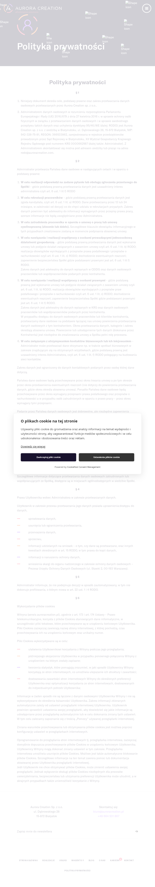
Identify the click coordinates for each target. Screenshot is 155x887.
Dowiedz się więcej (33, 446)
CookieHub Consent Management (83, 467)
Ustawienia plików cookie (106, 457)
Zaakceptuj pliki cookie (48, 457)
